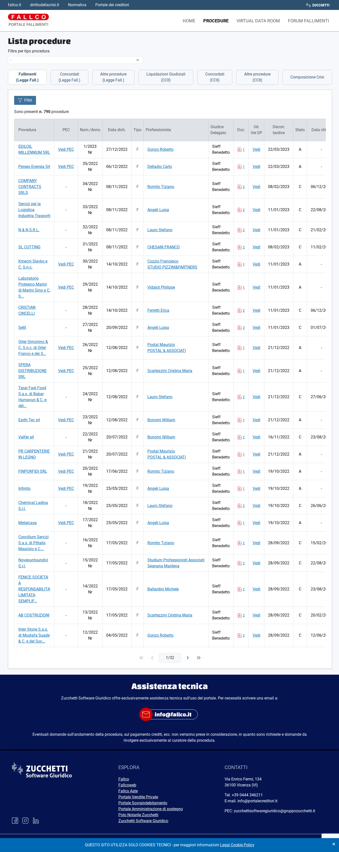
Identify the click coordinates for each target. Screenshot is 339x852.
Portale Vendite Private (138, 797)
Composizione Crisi (307, 77)
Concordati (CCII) (214, 77)
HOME (189, 20)
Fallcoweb (127, 785)
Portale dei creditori (112, 4)
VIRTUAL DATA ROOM (258, 20)
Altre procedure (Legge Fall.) (113, 77)
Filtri (28, 100)
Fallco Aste (128, 791)
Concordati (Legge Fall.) (69, 77)
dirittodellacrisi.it (44, 4)
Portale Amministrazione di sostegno (150, 809)
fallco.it (14, 4)
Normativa (77, 4)
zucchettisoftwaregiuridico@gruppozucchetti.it (274, 811)
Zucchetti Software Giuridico (143, 820)
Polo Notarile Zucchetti (138, 815)
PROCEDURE (216, 20)
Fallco (123, 779)
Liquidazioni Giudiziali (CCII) (165, 77)
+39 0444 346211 (247, 795)
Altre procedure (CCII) (257, 77)
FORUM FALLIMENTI (308, 20)
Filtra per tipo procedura (29, 51)
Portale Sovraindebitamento (142, 803)
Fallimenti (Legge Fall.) (27, 77)
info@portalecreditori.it (257, 801)
